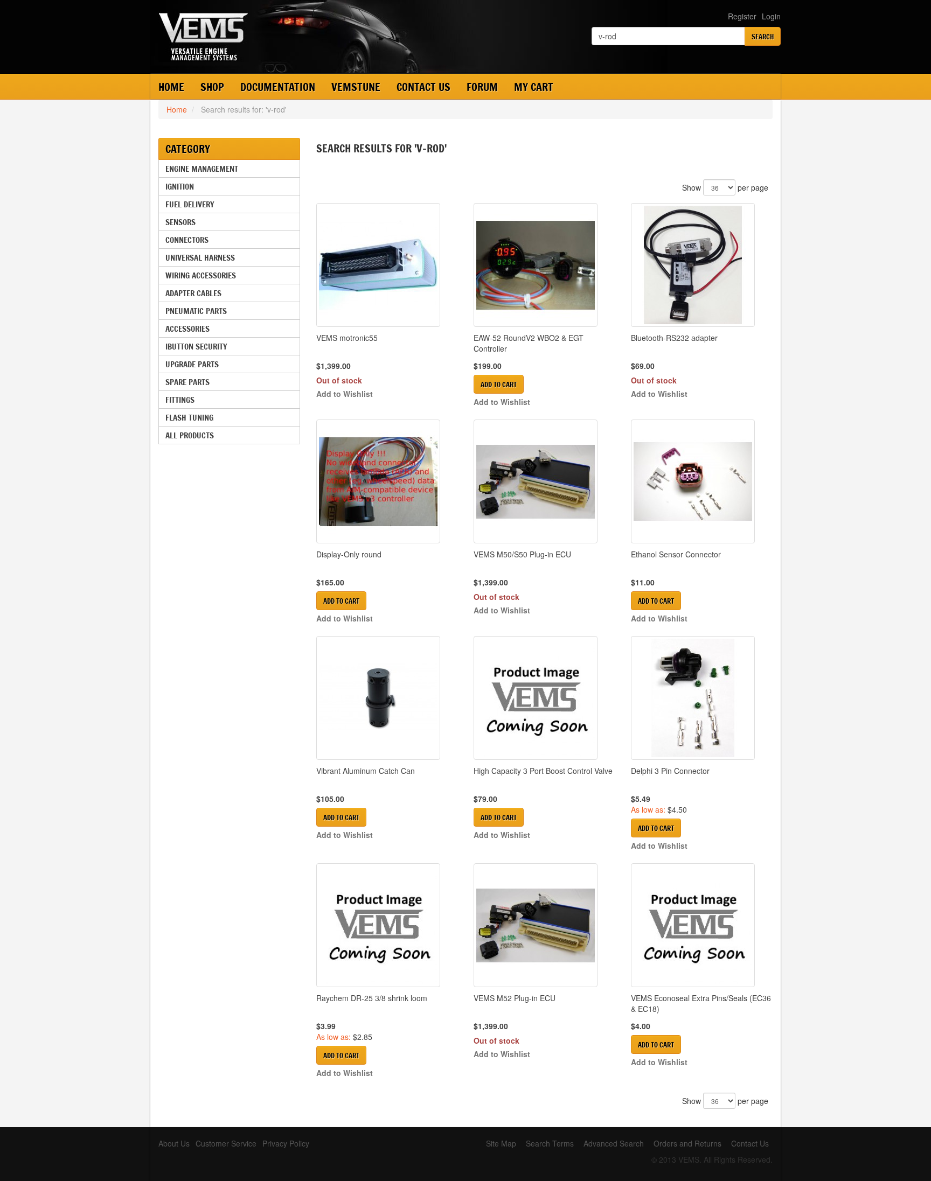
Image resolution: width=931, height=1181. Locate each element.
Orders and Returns (687, 1143)
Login (771, 16)
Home (171, 87)
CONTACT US (423, 87)
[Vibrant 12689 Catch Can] (386, 698)
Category (187, 149)
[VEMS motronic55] (386, 265)
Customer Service (226, 1143)
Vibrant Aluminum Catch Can (365, 770)
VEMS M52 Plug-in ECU (514, 998)
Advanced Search (613, 1143)
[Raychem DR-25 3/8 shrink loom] (386, 925)
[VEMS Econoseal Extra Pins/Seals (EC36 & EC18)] (701, 925)
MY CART (533, 87)
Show (691, 187)
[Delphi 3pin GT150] (701, 698)
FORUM (482, 87)
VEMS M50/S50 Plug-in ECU (522, 554)
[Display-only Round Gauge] (386, 481)
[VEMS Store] (281, 36)
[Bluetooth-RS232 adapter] (701, 265)
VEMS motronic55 (347, 337)
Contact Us (750, 1143)
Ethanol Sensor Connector (676, 554)
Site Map (501, 1143)
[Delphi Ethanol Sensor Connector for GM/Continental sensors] (701, 481)
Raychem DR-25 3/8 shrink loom (371, 998)
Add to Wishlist (344, 393)
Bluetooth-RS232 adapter (674, 337)
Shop (212, 87)
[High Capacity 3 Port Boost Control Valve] (544, 698)
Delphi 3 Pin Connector (670, 770)
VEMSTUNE (355, 87)
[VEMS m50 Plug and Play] (544, 481)
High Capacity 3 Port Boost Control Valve (543, 770)
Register (742, 16)
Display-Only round (348, 554)
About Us (174, 1143)
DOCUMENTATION (277, 87)
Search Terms (550, 1143)
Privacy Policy (285, 1143)
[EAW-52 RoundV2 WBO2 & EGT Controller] (544, 265)
